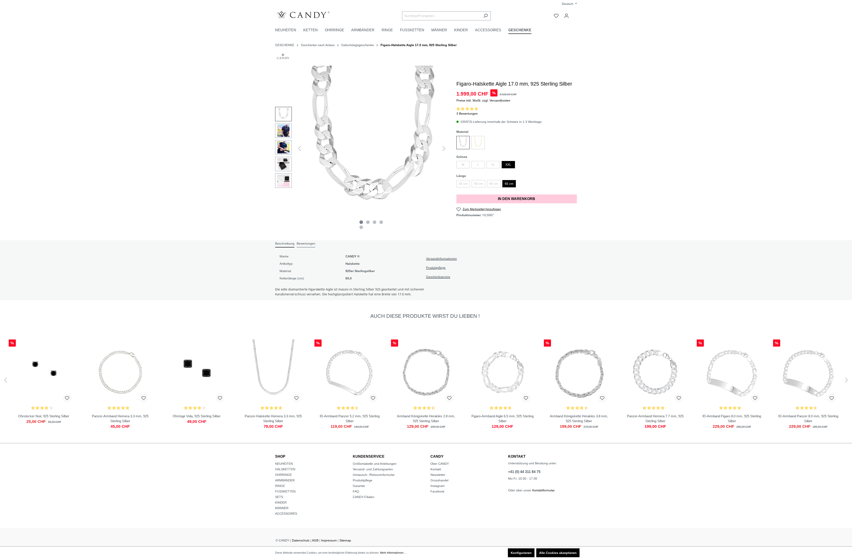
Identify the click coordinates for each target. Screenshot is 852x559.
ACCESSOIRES (286, 513)
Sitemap (345, 540)
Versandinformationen (441, 258)
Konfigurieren (521, 553)
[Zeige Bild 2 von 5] (368, 222)
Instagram (437, 486)
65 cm (509, 183)
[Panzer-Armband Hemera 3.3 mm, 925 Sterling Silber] (120, 383)
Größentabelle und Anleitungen (374, 463)
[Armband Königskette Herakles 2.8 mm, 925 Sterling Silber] (426, 383)
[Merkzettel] (556, 16)
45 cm (463, 183)
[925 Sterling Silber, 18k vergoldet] (478, 142)
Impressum (329, 540)
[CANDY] (283, 57)
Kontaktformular (543, 490)
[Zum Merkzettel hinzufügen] (67, 398)
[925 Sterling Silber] (463, 142)
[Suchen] (485, 15)
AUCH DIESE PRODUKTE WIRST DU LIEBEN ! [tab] (425, 316)
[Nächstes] (444, 148)
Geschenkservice (438, 277)
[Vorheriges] (299, 148)
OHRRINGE (283, 475)
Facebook (437, 491)
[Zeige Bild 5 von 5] (361, 227)
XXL (508, 164)
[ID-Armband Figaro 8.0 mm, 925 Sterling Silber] (731, 383)
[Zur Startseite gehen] (308, 14)
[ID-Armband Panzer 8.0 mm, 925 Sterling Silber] (808, 383)
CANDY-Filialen (363, 497)
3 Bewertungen (467, 113)
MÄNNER (281, 508)
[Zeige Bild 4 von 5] (381, 222)
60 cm (493, 183)
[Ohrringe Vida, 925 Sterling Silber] (196, 383)
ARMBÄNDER (285, 480)
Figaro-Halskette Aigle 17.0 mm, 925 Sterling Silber (419, 45)
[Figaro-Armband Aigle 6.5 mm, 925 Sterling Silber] (502, 383)
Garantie (359, 486)
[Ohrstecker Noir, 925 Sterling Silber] (43, 383)
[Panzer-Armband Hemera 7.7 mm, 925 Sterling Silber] (655, 383)
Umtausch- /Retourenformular (374, 475)
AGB (315, 540)
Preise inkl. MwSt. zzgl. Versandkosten (483, 100)
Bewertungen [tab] (306, 243)
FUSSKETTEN (285, 491)
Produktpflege (436, 267)
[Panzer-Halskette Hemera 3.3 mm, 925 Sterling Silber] (273, 383)
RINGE (280, 486)
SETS (279, 497)
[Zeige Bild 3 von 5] (374, 222)
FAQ (356, 491)
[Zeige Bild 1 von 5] (361, 222)
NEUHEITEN (284, 463)
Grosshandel (439, 480)
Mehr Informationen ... (393, 552)
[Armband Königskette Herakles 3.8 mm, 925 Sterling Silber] (579, 383)
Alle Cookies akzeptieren (558, 553)
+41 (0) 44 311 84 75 (524, 472)
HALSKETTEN (285, 469)
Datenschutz (301, 540)
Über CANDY (439, 463)
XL (493, 164)
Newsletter (437, 475)
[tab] (284, 243)
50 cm (478, 183)
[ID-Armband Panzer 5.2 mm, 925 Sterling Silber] (349, 383)
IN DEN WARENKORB (516, 199)
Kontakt (435, 469)
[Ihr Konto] (566, 16)
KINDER (281, 502)
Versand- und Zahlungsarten (373, 469)
